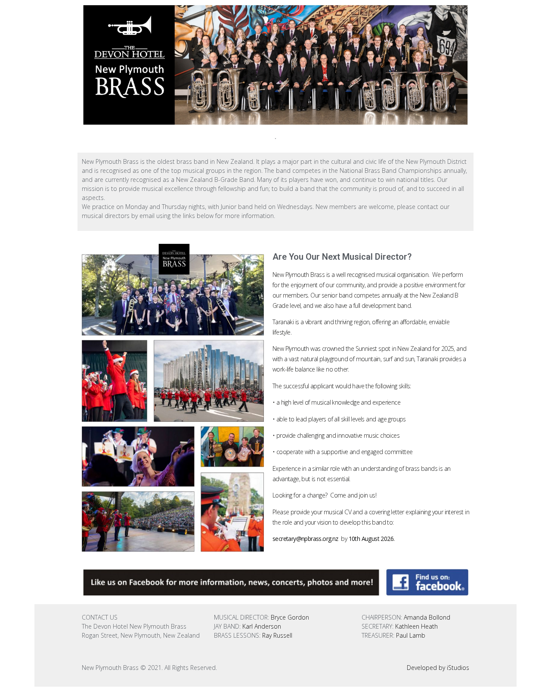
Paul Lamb (410, 635)
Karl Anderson (261, 626)
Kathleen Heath (415, 626)
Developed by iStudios (438, 667)
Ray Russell (277, 635)
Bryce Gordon (290, 617)
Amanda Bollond (427, 617)
